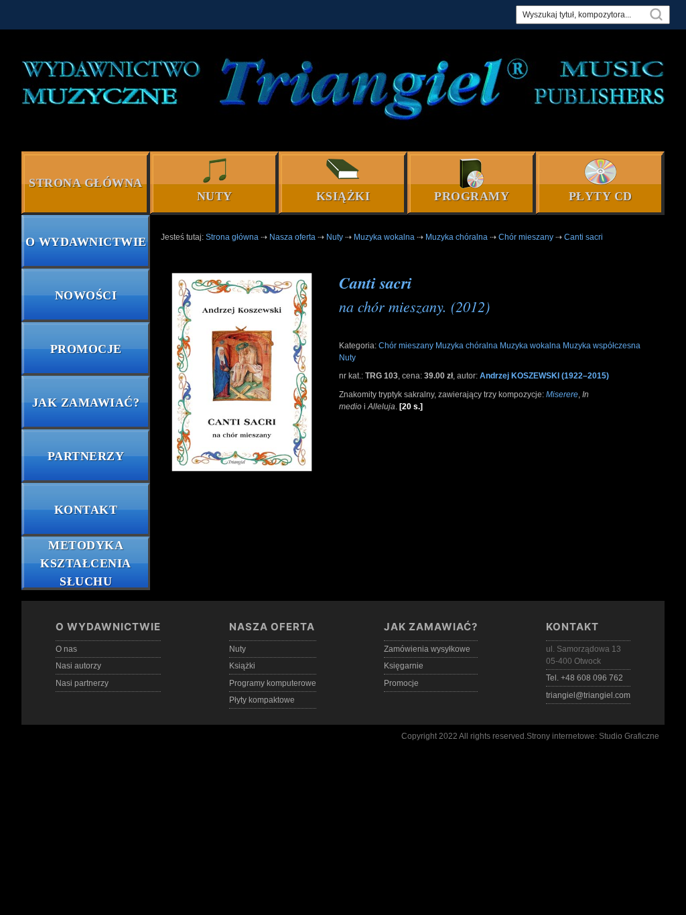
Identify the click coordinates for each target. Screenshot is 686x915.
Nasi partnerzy (82, 683)
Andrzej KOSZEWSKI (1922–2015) (544, 375)
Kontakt (86, 509)
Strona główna (86, 183)
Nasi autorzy (78, 666)
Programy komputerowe (272, 683)
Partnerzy (86, 456)
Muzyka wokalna (530, 345)
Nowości (86, 295)
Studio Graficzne (629, 736)
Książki (343, 196)
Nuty (214, 196)
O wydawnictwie (86, 242)
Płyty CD (600, 196)
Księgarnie (403, 666)
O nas (66, 649)
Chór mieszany (406, 345)
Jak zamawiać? (86, 402)
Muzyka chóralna (466, 345)
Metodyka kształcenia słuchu (85, 563)
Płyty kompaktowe (262, 700)
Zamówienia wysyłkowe (427, 649)
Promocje (86, 349)
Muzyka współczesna (601, 345)
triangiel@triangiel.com (588, 695)
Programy (471, 196)
